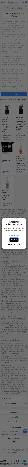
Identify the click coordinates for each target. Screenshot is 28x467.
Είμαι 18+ (14, 240)
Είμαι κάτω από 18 (14, 244)
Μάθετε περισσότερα (14, 235)
